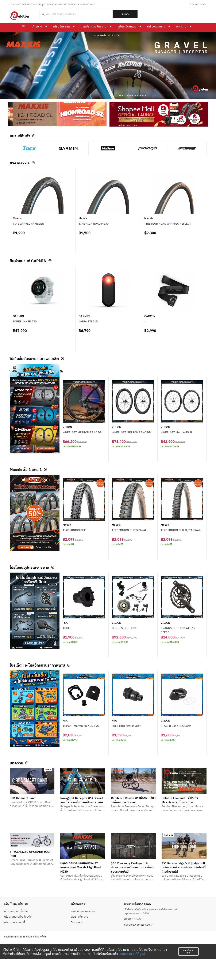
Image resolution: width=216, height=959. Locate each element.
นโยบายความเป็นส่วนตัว (18, 916)
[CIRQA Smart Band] (32, 781)
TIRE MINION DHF (74, 530)
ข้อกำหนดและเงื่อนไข (16, 911)
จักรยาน (37, 26)
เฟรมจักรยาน (61, 26)
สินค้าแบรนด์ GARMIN (28, 260)
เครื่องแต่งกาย (156, 26)
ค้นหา (125, 14)
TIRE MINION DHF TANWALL (130, 530)
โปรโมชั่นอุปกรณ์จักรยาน (29, 567)
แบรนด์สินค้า (20, 135)
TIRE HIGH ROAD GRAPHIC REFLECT (167, 223)
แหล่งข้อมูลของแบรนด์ (83, 911)
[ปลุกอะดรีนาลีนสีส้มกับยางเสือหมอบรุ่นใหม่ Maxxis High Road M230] (82, 846)
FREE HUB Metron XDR (126, 725)
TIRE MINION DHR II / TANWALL (181, 530)
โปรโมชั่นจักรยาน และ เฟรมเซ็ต (34, 358)
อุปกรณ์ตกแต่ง (126, 26)
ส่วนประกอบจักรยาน (94, 26)
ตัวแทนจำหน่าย (197, 4)
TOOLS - (68, 628)
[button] (120, 95)
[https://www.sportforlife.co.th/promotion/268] (34, 611)
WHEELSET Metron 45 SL (177, 432)
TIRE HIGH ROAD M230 (94, 223)
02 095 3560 (132, 919)
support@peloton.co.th (138, 924)
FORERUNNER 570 (25, 321)
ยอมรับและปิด (188, 951)
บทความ (181, 26)
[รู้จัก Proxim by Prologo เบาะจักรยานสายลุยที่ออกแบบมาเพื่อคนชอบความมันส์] (133, 846)
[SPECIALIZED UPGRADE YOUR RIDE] (32, 840)
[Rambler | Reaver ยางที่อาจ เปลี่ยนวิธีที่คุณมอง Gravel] (133, 781)
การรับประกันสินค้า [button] (106, 35)
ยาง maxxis (20, 162)
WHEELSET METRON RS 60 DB (82, 432)
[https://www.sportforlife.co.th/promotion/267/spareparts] (34, 708)
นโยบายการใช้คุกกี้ (132, 954)
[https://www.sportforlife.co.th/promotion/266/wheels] (34, 415)
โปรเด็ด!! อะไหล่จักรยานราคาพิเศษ (37, 665)
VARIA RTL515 (88, 321)
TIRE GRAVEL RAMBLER (28, 223)
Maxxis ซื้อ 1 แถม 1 (26, 469)
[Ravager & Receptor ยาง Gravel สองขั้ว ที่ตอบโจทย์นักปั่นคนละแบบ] (82, 781)
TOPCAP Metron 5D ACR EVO (81, 725)
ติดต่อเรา (76, 922)
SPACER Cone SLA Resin (176, 725)
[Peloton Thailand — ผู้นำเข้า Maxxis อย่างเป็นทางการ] (184, 781)
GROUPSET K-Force (124, 628)
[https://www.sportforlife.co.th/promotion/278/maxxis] (34, 513)
